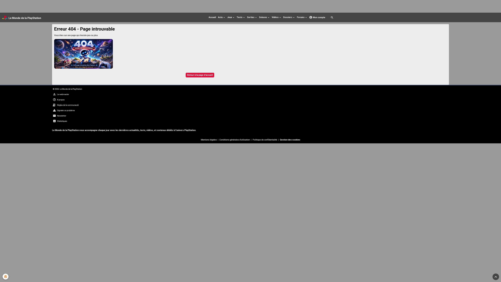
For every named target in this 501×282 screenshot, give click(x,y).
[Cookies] (5, 277)
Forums (301, 17)
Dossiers (288, 17)
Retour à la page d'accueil (200, 75)
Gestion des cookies (290, 140)
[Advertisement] (47, 6)
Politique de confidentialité (265, 140)
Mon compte (318, 17)
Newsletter (61, 116)
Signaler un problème (66, 110)
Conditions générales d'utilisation (234, 140)
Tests (240, 17)
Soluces (263, 17)
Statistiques (62, 121)
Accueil (212, 17)
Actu (220, 17)
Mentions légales (209, 140)
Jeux (229, 17)
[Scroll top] (496, 277)
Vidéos (275, 17)
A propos (61, 100)
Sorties (251, 17)
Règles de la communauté (68, 105)
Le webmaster (63, 94)
